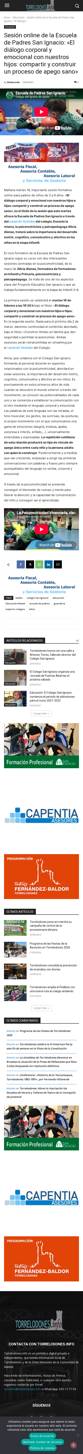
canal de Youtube (20, 348)
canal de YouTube (22, 221)
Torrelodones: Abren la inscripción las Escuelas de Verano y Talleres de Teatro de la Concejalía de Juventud (41, 1093)
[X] (30, 564)
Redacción (13, 82)
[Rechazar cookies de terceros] (78, 1435)
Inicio (7, 17)
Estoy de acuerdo (42, 1435)
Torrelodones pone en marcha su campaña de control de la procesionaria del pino (51, 925)
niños (32, 609)
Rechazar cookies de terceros (42, 1442)
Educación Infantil (15, 603)
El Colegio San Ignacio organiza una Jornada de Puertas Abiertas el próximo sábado (52, 675)
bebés (19, 597)
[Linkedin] (49, 564)
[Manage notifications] (73, 1445)
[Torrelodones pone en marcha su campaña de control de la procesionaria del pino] (15, 928)
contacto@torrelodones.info (22, 1389)
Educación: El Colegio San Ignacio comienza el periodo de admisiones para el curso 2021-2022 (52, 696)
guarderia (59, 603)
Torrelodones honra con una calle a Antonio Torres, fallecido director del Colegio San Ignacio (53, 654)
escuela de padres (39, 603)
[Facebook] (21, 564)
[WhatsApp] (39, 564)
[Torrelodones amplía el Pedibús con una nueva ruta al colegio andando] (15, 993)
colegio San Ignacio (38, 597)
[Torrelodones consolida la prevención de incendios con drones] (15, 971)
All (77, 640)
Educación (18, 17)
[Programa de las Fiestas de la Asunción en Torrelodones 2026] (15, 950)
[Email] (58, 564)
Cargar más (40, 713)
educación (58, 597)
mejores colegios (15, 609)
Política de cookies (42, 1448)
